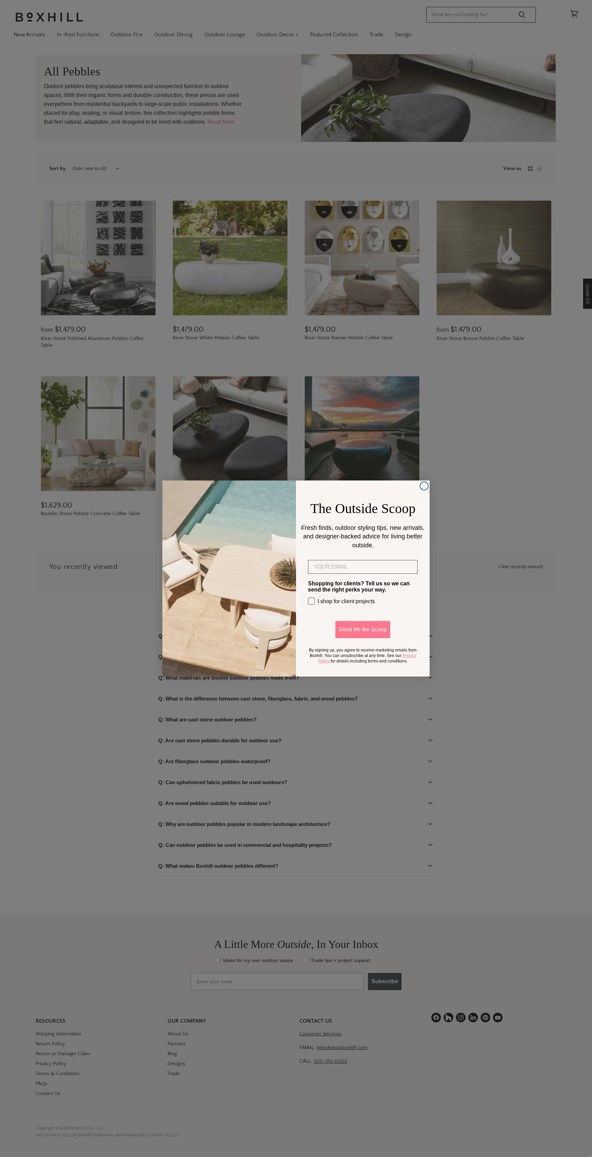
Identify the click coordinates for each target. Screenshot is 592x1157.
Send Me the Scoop (363, 629)
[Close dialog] (424, 486)
